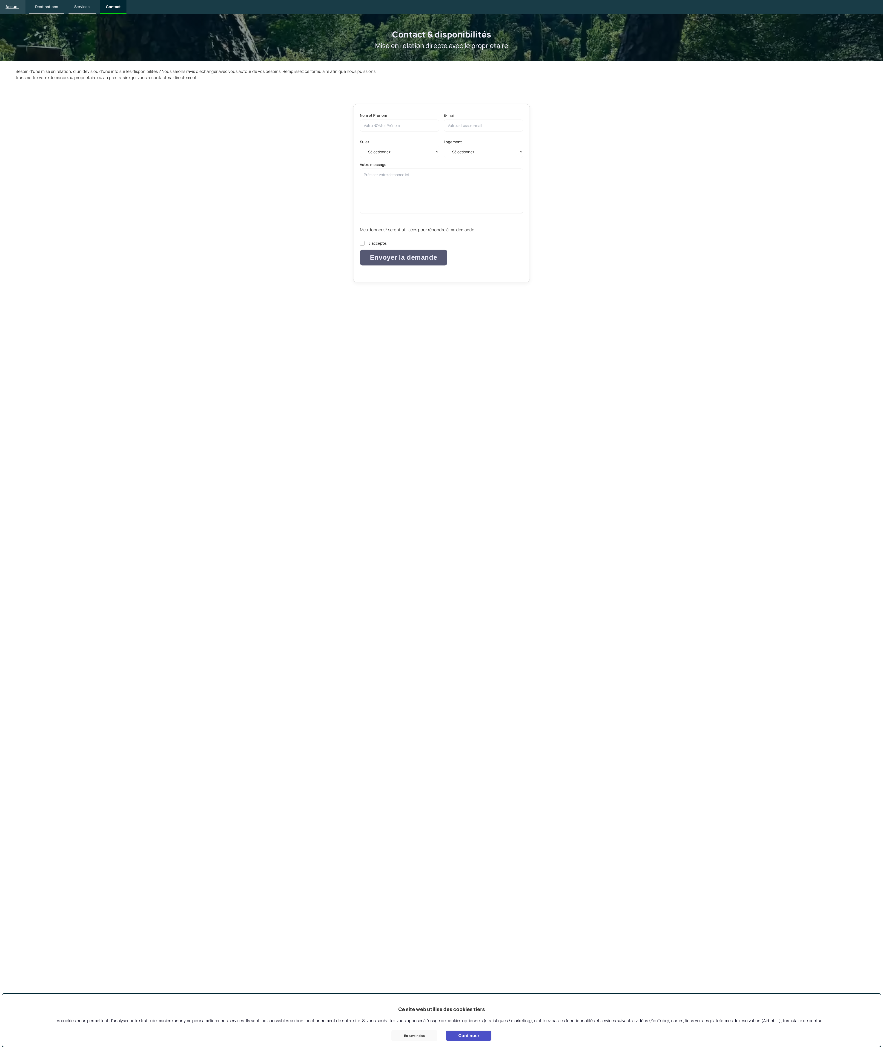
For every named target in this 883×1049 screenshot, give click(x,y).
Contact (113, 6)
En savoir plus (414, 1036)
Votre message (373, 164)
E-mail (449, 115)
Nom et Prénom (373, 115)
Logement (453, 141)
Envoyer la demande (403, 257)
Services (82, 6)
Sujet (364, 141)
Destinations (46, 6)
